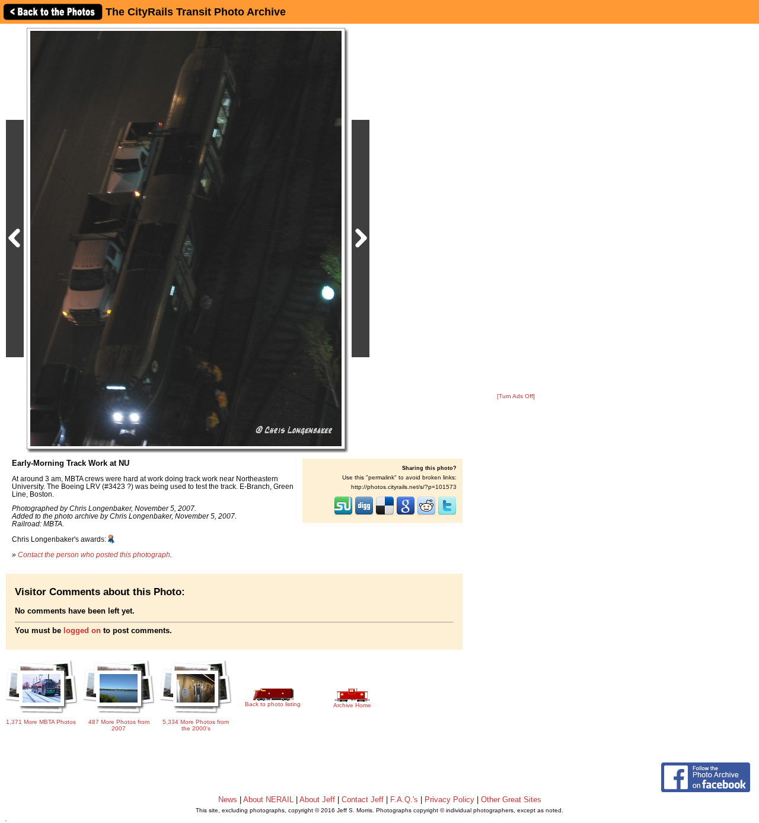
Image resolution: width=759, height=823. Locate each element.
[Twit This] (447, 514)
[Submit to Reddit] (426, 514)
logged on (82, 630)
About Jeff (317, 799)
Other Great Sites (511, 799)
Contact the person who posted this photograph (94, 554)
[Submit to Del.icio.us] (384, 514)
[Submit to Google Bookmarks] (405, 514)
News (227, 799)
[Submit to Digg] (364, 514)
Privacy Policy (449, 799)
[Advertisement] (515, 209)
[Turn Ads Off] (516, 396)
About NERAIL (268, 799)
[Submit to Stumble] (343, 514)
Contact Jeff (363, 799)
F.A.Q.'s (404, 799)
